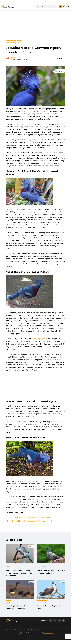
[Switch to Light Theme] (60, 6)
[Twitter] (55, 620)
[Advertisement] (36, 386)
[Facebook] (57, 58)
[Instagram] (63, 620)
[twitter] (59, 58)
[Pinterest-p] (59, 620)
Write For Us (16, 629)
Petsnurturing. (49, 633)
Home (8, 629)
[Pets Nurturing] (8, 6)
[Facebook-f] (50, 620)
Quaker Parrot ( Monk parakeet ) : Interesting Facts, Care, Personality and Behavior (19, 573)
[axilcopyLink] (64, 58)
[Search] (38, 6)
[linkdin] (61, 58)
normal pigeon (39, 339)
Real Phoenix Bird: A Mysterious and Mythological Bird (29, 521)
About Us (26, 629)
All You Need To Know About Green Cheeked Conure (29, 517)
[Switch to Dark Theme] (63, 6)
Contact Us (35, 629)
